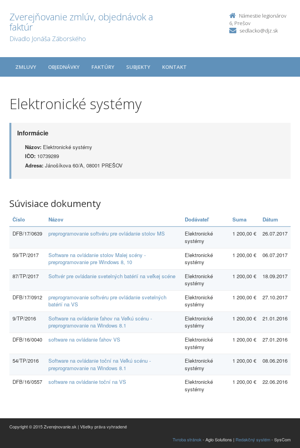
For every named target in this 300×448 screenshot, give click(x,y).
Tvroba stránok (187, 439)
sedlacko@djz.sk (258, 30)
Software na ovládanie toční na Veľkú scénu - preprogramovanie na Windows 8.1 (99, 364)
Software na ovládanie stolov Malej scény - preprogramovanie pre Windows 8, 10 (97, 258)
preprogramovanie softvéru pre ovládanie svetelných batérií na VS (107, 300)
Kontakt (174, 66)
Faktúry (102, 66)
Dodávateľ (197, 219)
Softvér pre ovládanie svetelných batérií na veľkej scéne (111, 276)
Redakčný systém (253, 439)
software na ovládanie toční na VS (87, 381)
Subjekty (138, 66)
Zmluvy (25, 66)
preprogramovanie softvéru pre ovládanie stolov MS (106, 233)
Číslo (18, 219)
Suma (239, 219)
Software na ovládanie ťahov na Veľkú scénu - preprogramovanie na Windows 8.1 (100, 322)
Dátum (270, 219)
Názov (55, 219)
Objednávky (64, 66)
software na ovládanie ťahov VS (84, 339)
